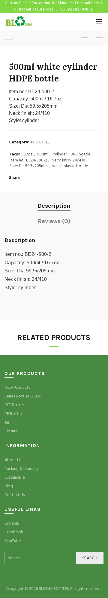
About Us (12, 460)
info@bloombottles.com (54, 15)
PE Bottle (13, 414)
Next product (99, 38)
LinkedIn (11, 523)
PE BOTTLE (40, 142)
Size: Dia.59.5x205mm (29, 166)
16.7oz (27, 154)
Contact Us (14, 495)
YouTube (12, 541)
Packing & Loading (21, 469)
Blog (8, 486)
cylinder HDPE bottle (72, 154)
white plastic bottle (70, 166)
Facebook (13, 532)
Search (89, 558)
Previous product (84, 38)
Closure (11, 431)
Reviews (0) (54, 221)
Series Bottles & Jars (22, 396)
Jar (6, 422)
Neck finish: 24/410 (68, 160)
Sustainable (14, 477)
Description (54, 205)
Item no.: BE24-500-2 (28, 160)
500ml (42, 154)
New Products (17, 388)
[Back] (9, 38)
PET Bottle (14, 405)
